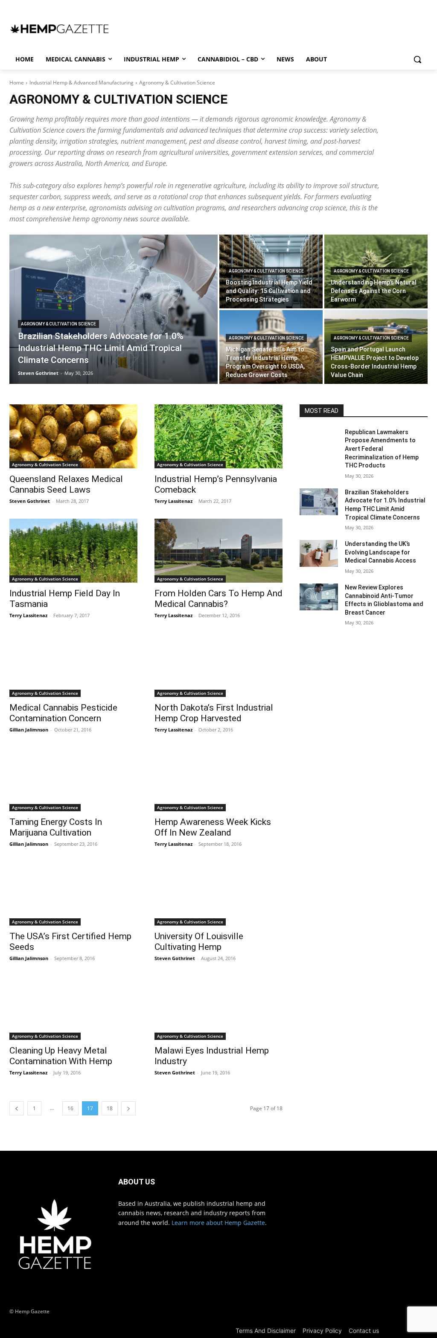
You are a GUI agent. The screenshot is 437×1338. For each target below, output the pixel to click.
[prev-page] (16, 1108)
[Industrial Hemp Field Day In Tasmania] (73, 551)
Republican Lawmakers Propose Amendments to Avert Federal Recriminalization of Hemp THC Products (382, 449)
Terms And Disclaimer (266, 1330)
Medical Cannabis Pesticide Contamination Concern (63, 712)
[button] (417, 59)
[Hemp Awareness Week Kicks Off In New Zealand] (218, 779)
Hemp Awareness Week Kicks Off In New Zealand (212, 827)
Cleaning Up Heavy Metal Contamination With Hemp (60, 1055)
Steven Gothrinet (29, 501)
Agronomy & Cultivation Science (58, 324)
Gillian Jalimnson (28, 729)
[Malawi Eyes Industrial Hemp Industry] (218, 1008)
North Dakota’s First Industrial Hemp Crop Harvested (213, 712)
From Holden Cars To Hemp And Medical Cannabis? (218, 598)
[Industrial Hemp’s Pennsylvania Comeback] (218, 436)
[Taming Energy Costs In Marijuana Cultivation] (73, 779)
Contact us (364, 1330)
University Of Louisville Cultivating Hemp (198, 941)
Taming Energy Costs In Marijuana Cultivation (55, 827)
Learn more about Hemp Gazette (218, 1223)
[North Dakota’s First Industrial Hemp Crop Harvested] (218, 665)
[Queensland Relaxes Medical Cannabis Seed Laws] (73, 436)
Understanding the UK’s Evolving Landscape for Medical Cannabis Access (380, 552)
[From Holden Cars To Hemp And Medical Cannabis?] (218, 551)
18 (110, 1108)
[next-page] (128, 1108)
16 (70, 1108)
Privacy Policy (322, 1330)
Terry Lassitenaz (173, 501)
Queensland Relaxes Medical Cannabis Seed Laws (66, 484)
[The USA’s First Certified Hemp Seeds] (73, 894)
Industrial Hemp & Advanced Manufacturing (81, 82)
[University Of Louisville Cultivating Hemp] (218, 894)
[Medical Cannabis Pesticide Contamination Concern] (73, 665)
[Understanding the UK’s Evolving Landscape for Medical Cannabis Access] (319, 553)
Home (16, 82)
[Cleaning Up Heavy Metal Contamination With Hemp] (73, 1008)
